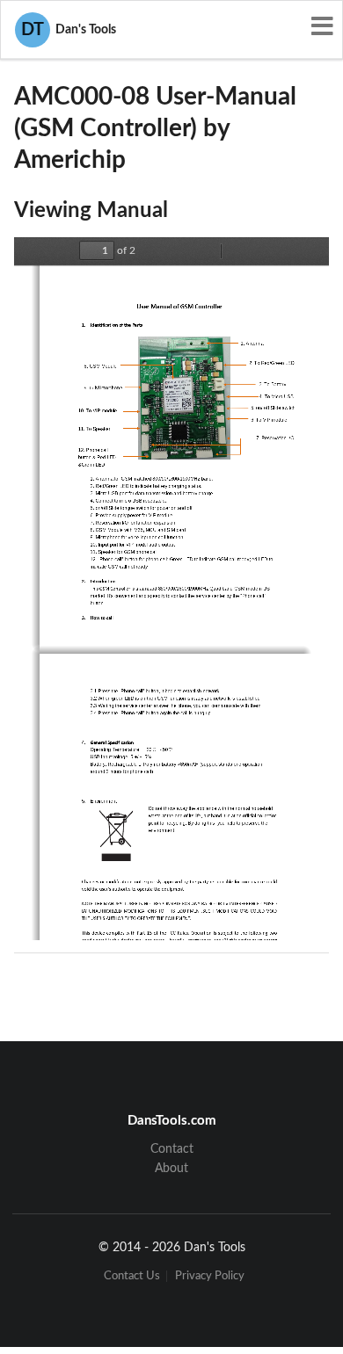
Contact (171, 1149)
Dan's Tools (68, 30)
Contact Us (132, 1276)
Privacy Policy (209, 1276)
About (171, 1168)
